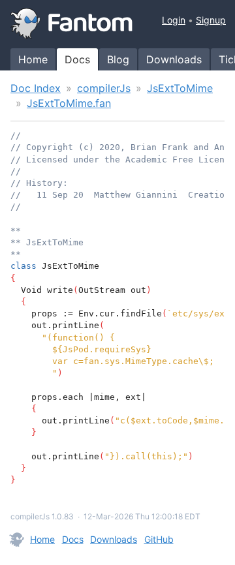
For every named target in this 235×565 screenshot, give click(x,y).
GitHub (159, 539)
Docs (77, 59)
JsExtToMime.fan (69, 103)
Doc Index (35, 88)
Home (33, 59)
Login (173, 19)
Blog (118, 59)
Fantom (71, 23)
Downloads (174, 59)
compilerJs (104, 88)
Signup (211, 19)
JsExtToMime (180, 88)
